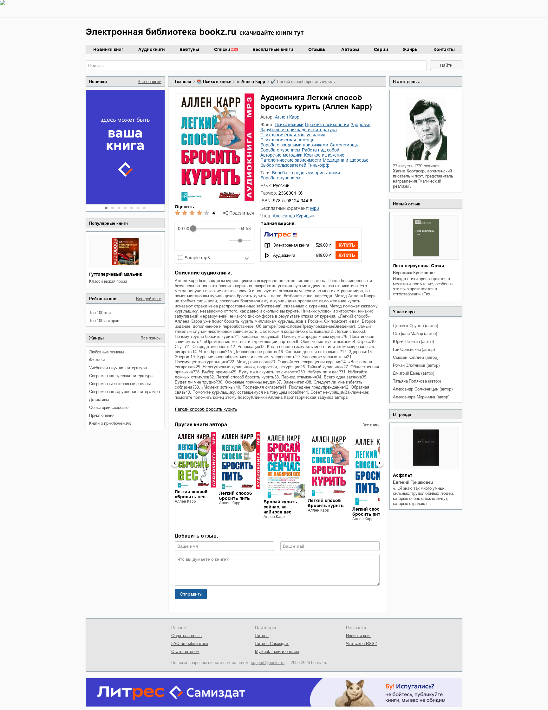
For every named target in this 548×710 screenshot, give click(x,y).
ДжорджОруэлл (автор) (415, 325)
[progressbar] (214, 228)
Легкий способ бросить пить (235, 496)
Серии (381, 49)
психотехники (217, 81)
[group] (214, 236)
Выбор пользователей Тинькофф (294, 165)
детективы (99, 399)
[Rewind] (184, 240)
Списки (222, 49)
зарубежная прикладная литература (298, 129)
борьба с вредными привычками (294, 144)
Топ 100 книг (100, 312)
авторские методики (281, 155)
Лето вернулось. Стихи (418, 265)
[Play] (198, 240)
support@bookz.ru (267, 662)
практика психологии (327, 124)
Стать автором (185, 651)
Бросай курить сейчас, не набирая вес (280, 506)
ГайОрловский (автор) (414, 349)
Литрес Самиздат (272, 643)
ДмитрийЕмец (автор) (413, 373)
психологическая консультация (292, 134)
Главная (183, 81)
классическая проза (108, 281)
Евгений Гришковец (413, 482)
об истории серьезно (108, 407)
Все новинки (149, 81)
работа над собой (320, 149)
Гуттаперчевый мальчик (115, 274)
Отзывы (317, 49)
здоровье (360, 124)
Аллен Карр (253, 81)
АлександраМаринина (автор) (421, 397)
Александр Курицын (293, 215)
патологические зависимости (290, 160)
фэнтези (97, 360)
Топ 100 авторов (104, 320)
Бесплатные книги (272, 49)
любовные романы (106, 352)
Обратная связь (186, 635)
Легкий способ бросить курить (206, 409)
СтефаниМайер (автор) (415, 333)
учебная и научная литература (118, 367)
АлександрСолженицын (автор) (422, 389)
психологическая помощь (287, 139)
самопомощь (344, 144)
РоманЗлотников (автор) (416, 365)
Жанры (411, 49)
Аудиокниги (151, 49)
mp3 (314, 208)
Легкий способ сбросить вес (191, 494)
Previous (175, 463)
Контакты (444, 49)
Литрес (262, 635)
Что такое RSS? (361, 643)
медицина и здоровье (346, 160)
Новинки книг (108, 49)
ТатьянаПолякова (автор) (417, 381)
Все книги (371, 425)
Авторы (350, 49)
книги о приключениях (110, 423)
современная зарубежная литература (124, 391)
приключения (101, 415)
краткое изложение (324, 155)
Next (379, 463)
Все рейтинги (148, 298)
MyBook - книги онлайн (277, 651)
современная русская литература (121, 375)
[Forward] (212, 240)
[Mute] (223, 240)
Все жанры (150, 338)
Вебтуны (189, 49)
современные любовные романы (120, 383)
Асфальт (402, 475)
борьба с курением (280, 149)
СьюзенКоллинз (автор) (415, 357)
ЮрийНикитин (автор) (413, 341)
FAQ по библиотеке (189, 643)
